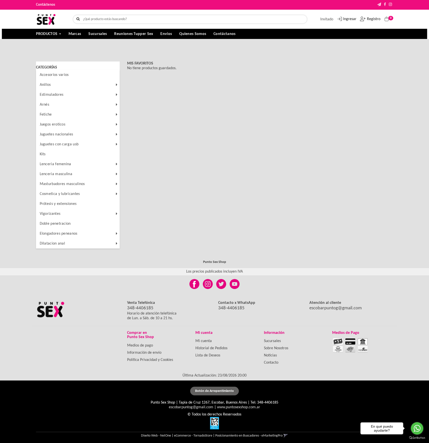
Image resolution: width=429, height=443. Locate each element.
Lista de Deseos (207, 355)
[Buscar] (78, 19)
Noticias (270, 355)
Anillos (45, 85)
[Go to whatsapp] (417, 428)
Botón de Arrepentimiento (214, 391)
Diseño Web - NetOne (156, 435)
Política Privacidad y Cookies (150, 360)
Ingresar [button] (350, 19)
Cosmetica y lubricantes (60, 194)
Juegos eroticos (53, 125)
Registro (373, 19)
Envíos (166, 34)
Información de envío (144, 353)
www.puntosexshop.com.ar (238, 407)
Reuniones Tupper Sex (133, 34)
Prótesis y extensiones (58, 204)
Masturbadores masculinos (62, 184)
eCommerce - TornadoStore (193, 435)
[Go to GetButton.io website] (417, 438)
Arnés (44, 105)
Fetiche (46, 115)
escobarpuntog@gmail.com (335, 308)
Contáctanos (224, 34)
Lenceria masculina (56, 174)
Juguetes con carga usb (59, 144)
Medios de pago (140, 346)
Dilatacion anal (52, 244)
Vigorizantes (50, 214)
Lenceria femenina (55, 164)
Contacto (271, 363)
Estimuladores (52, 95)
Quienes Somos (192, 34)
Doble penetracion (55, 224)
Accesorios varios (54, 75)
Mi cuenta (203, 341)
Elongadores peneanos (58, 234)
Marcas (75, 34)
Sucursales (97, 34)
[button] (379, 4)
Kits (43, 154)
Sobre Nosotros (276, 348)
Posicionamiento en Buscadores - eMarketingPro (249, 435)
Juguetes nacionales (56, 134)
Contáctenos (45, 5)
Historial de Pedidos (211, 348)
